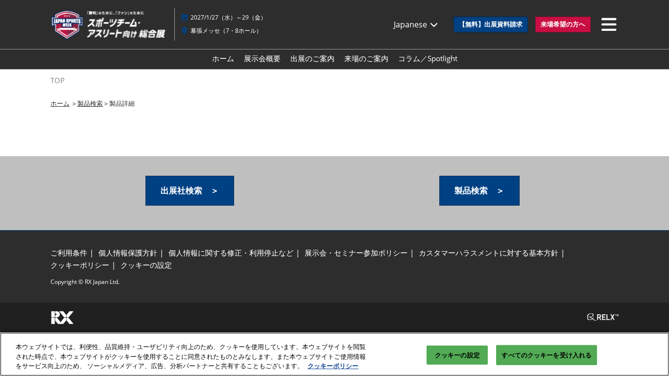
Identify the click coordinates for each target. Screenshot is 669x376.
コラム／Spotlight (427, 58)
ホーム (223, 58)
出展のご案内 (312, 58)
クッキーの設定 (457, 354)
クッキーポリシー (333, 365)
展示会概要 (262, 58)
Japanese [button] (411, 24)
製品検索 (90, 103)
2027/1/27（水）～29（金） (228, 17)
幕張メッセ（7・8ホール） (226, 30)
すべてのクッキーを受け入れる (547, 354)
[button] (491, 24)
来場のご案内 (366, 58)
